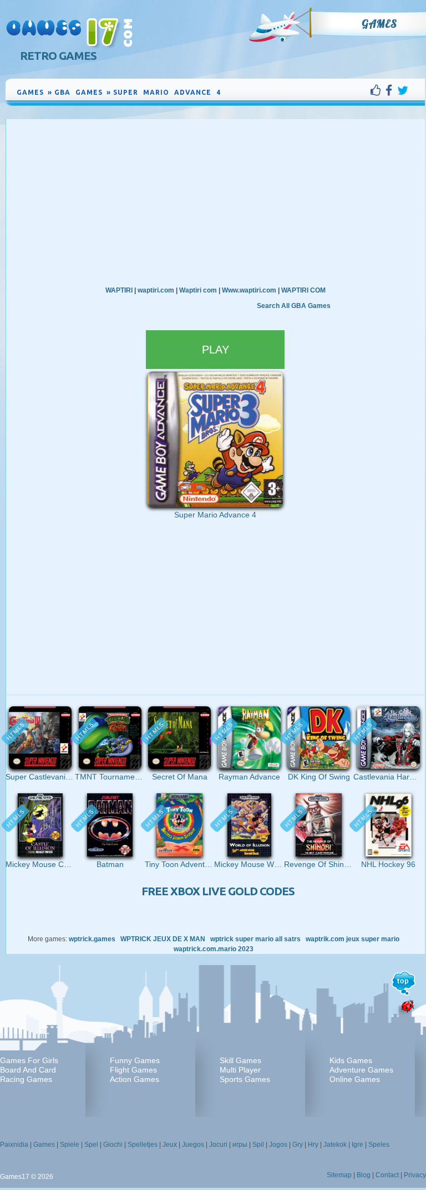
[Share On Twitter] (402, 90)
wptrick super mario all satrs (255, 939)
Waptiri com (198, 290)
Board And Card (28, 1069)
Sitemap (339, 1175)
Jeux (170, 1144)
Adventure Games (361, 1069)
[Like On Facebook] (378, 90)
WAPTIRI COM (303, 290)
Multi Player (240, 1069)
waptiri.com (156, 290)
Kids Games (350, 1060)
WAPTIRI (119, 290)
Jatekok (335, 1144)
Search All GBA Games (294, 306)
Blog (364, 1175)
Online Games (354, 1079)
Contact (387, 1175)
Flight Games (133, 1069)
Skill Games (240, 1060)
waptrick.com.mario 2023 (213, 949)
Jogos (278, 1144)
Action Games (134, 1079)
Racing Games (26, 1079)
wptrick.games (92, 939)
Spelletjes (143, 1144)
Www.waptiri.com (249, 290)
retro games (58, 55)
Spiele (69, 1144)
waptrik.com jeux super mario (352, 939)
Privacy (415, 1175)
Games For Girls (29, 1060)
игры (239, 1144)
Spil (258, 1144)
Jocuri (218, 1144)
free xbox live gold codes (218, 891)
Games (379, 23)
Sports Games (245, 1079)
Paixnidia (14, 1144)
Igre (357, 1144)
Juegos (193, 1144)
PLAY (215, 349)
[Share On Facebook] (391, 90)
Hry (313, 1144)
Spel (91, 1144)
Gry (297, 1144)
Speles (378, 1144)
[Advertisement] (215, 202)
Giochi (113, 1144)
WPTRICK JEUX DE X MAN (162, 939)
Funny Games (135, 1060)
